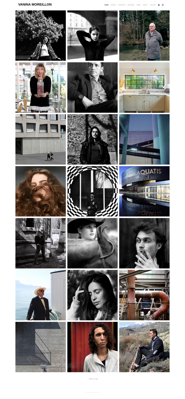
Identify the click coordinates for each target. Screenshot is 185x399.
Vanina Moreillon (35, 4)
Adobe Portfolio (96, 392)
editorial (131, 5)
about (145, 5)
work (107, 5)
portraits (121, 5)
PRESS (139, 5)
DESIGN (113, 5)
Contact (153, 5)
